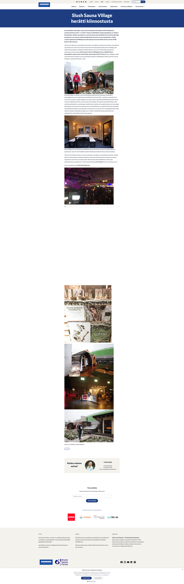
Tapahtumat (113, 6)
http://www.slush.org (83, 165)
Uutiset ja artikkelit (126, 6)
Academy (107, 1)
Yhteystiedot (139, 6)
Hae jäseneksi (126, 1)
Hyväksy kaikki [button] (86, 578)
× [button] (182, 569)
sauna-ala (67, 448)
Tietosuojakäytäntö (105, 575)
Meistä (74, 6)
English (91, 1)
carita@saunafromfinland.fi (109, 469)
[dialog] (92, 576)
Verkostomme (102, 6)
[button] (92, 581)
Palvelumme (91, 6)
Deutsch (96, 1)
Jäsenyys (82, 6)
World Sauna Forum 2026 (116, 1)
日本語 (102, 1)
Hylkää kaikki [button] (97, 578)
